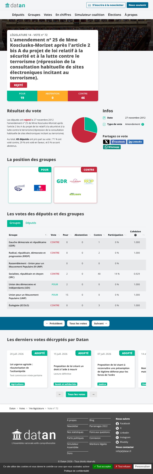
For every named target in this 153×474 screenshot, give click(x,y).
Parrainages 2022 (98, 426)
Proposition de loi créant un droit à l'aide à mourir (69, 368)
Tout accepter (103, 466)
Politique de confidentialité (76, 471)
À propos (131, 15)
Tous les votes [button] (78, 323)
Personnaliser (142, 466)
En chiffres (63, 15)
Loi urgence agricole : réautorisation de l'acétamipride (21, 368)
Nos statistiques (75, 432)
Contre (98, 234)
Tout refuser (123, 466)
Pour (65, 234)
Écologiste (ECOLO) (19, 305)
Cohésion (135, 231)
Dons (69, 453)
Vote (53, 234)
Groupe (13, 234)
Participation (115, 234)
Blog (91, 420)
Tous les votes (76, 394)
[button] (142, 124)
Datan (12, 408)
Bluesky (124, 441)
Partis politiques (75, 437)
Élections (114, 15)
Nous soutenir (137, 5)
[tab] (15, 223)
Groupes (34, 15)
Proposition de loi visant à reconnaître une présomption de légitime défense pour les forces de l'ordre (114, 369)
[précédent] (60, 394)
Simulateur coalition (89, 15)
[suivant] (93, 394)
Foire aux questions (99, 432)
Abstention (81, 234)
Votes (48, 15)
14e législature (36, 408)
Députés (18, 15)
